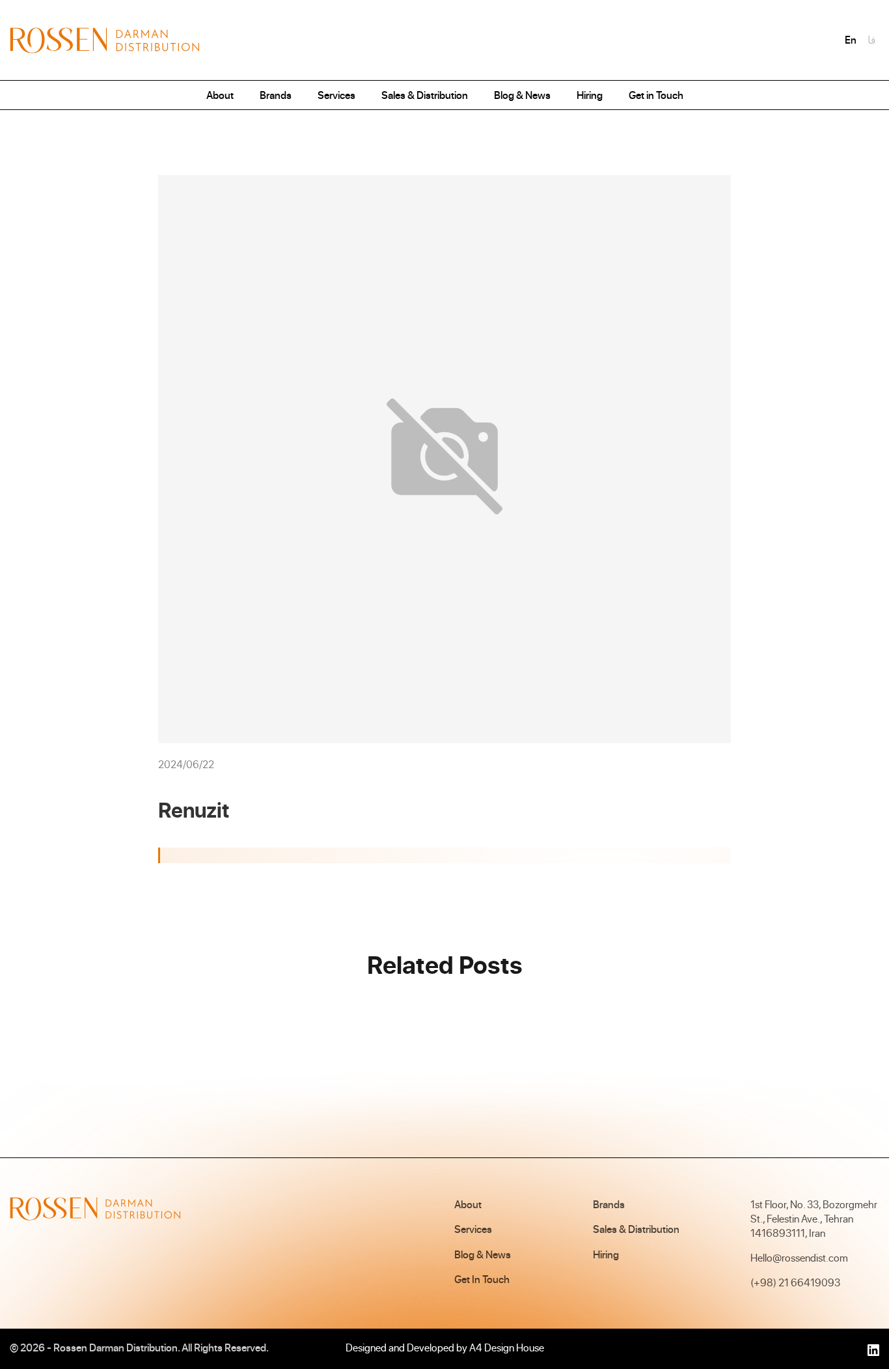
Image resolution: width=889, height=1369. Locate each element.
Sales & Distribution (424, 95)
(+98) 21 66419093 (795, 1282)
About (220, 95)
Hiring (590, 95)
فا (872, 40)
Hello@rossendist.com (799, 1258)
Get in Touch (656, 95)
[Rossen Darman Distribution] (104, 40)
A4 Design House (506, 1347)
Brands (276, 95)
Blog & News (522, 95)
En (850, 40)
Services (336, 95)
